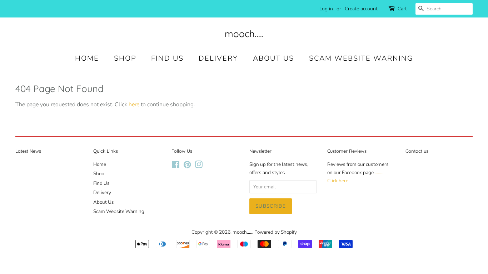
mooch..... (244, 33)
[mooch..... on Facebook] (175, 166)
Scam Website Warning (361, 58)
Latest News (28, 151)
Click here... (339, 180)
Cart (402, 8)
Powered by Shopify (275, 232)
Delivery (218, 58)
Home (87, 58)
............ (381, 172)
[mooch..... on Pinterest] (187, 166)
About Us (273, 58)
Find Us (167, 58)
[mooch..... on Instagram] (199, 166)
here (134, 104)
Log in (326, 8)
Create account (361, 8)
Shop (125, 58)
